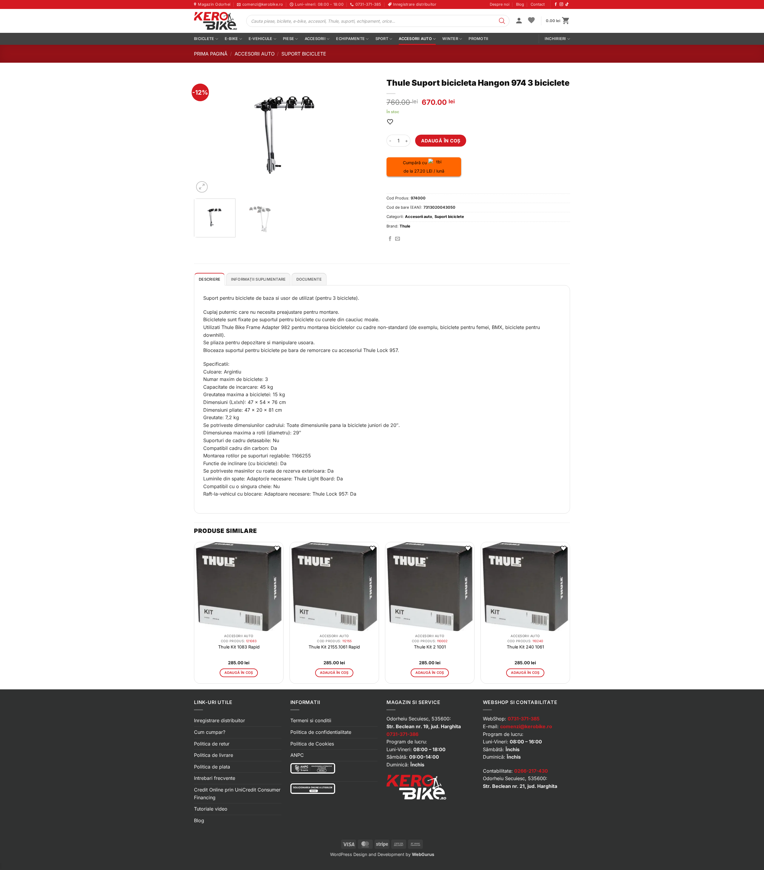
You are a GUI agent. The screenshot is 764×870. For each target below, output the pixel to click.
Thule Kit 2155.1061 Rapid (334, 646)
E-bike (231, 38)
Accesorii (315, 38)
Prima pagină (210, 54)
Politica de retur (211, 744)
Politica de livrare (213, 755)
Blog (520, 4)
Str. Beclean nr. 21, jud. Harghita (520, 786)
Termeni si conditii (310, 720)
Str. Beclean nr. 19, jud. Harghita (423, 726)
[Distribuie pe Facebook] (390, 239)
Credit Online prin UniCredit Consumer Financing (237, 793)
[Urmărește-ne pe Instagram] (561, 4)
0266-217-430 (531, 771)
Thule (405, 226)
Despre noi (499, 4)
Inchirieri (555, 38)
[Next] (366, 134)
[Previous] (205, 134)
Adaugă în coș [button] (238, 673)
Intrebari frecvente (214, 778)
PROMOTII (478, 38)
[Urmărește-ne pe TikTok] (567, 4)
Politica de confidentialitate (320, 732)
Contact (538, 4)
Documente (309, 279)
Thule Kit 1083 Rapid (239, 646)
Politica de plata (212, 767)
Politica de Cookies (312, 744)
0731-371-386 (402, 734)
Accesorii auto (415, 38)
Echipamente (350, 38)
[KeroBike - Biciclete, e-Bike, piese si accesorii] (215, 21)
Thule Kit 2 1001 (430, 646)
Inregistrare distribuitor (219, 720)
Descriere (209, 279)
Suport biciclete (303, 54)
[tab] (209, 279)
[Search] (502, 21)
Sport (381, 38)
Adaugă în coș (440, 141)
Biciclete (204, 38)
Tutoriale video (210, 809)
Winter (450, 38)
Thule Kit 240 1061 (525, 646)
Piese (288, 38)
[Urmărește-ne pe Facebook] (555, 4)
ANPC (297, 755)
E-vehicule (260, 38)
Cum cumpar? (209, 732)
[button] (519, 21)
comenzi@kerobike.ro (526, 726)
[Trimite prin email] (397, 239)
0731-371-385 (524, 719)
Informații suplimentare (258, 279)
